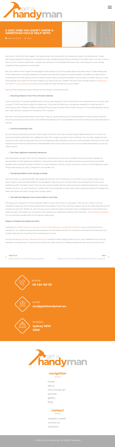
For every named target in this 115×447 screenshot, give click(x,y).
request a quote (57, 418)
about (51, 385)
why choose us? (57, 389)
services (52, 393)
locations (53, 426)
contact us (54, 422)
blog (50, 402)
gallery (51, 398)
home (51, 381)
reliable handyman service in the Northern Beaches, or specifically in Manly (48, 227)
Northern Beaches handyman (34, 239)
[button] (109, 7)
